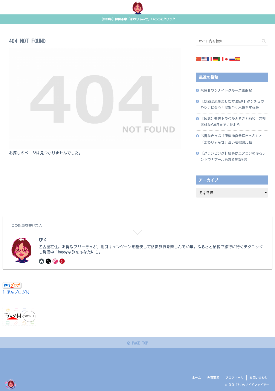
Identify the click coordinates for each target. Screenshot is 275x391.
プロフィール (234, 377)
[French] (210, 59)
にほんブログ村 (16, 292)
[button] (263, 41)
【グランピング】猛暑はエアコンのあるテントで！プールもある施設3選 (233, 156)
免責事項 (213, 377)
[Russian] (232, 59)
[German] (215, 59)
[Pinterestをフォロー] (62, 261)
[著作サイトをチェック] (41, 261)
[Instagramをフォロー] (55, 261)
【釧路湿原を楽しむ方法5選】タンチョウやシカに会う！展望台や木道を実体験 (232, 104)
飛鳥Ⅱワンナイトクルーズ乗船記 (226, 90)
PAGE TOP (139, 343)
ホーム (196, 377)
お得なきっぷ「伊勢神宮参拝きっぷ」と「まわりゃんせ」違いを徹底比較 (231, 139)
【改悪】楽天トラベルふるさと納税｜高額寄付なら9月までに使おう (233, 122)
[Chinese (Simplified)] (199, 59)
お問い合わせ (259, 377)
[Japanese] (226, 59)
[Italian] (221, 59)
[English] (204, 59)
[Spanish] (238, 59)
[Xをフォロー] (48, 261)
